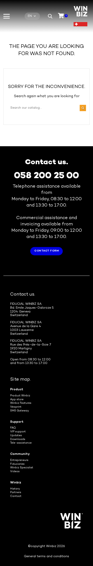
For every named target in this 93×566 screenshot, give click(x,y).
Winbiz (15, 482)
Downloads (17, 439)
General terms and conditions (46, 556)
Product (16, 389)
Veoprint (15, 407)
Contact (15, 496)
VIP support (18, 431)
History (15, 488)
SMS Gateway (19, 410)
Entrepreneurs (19, 460)
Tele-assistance (21, 443)
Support (16, 422)
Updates (16, 435)
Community (20, 454)
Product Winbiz (20, 395)
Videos (15, 471)
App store (16, 399)
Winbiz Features (20, 403)
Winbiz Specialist (21, 467)
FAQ (13, 428)
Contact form (46, 250)
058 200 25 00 (46, 176)
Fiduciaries (17, 464)
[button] (50, 16)
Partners (15, 492)
